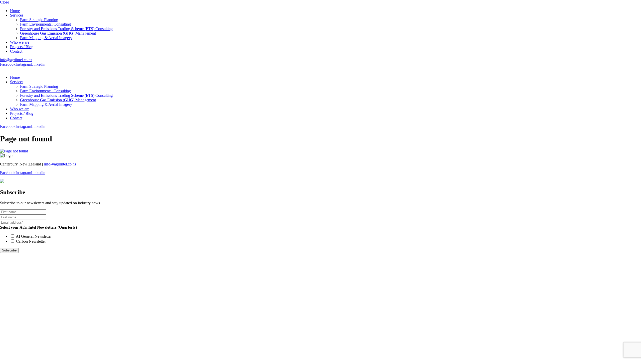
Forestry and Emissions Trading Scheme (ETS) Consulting (66, 29)
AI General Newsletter (34, 236)
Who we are (19, 42)
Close (4, 2)
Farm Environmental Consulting (45, 24)
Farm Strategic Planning (39, 20)
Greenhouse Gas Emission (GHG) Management (58, 33)
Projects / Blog (21, 47)
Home (15, 11)
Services (16, 15)
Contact (16, 51)
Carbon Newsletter (31, 241)
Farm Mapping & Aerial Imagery (46, 38)
